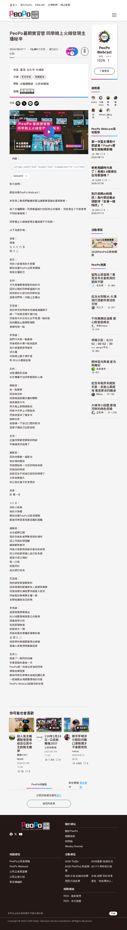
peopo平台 (102, 347)
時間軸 (69, 841)
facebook (11, 834)
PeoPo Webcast (104, 49)
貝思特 (93, 116)
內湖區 (40, 69)
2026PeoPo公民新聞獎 (104, 253)
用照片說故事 (72, 881)
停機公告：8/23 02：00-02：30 (102, 342)
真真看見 (101, 369)
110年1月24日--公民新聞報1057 (52, 739)
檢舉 (85, 50)
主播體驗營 (26, 83)
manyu (75, 751)
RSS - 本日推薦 (72, 901)
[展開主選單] (114, 15)
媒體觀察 (39, 77)
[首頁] (24, 15)
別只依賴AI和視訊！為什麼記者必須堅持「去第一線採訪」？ (103, 199)
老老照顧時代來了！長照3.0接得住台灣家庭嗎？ (104, 171)
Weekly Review (74, 846)
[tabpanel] (49, 795)
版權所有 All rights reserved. (27, 91)
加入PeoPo (26, 5)
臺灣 (23, 69)
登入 (15, 5)
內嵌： (16, 158)
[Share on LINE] (30, 103)
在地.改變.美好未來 (102, 875)
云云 (108, 116)
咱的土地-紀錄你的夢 (77, 875)
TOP (113, 913)
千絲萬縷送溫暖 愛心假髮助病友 (103, 320)
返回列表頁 (49, 803)
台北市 (31, 69)
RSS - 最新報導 (72, 896)
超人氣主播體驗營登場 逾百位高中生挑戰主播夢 (24, 743)
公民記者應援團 (18, 871)
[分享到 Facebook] (18, 103)
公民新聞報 (50, 747)
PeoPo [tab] (39, 784)
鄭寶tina (115, 103)
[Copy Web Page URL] (36, 103)
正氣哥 (99, 412)
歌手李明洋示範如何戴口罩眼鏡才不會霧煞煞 (79, 741)
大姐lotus (101, 103)
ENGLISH (40, 5)
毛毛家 (99, 285)
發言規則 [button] (83, 785)
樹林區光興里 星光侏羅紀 (103, 363)
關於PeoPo (71, 831)
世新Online (102, 325)
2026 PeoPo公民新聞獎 (77, 868)
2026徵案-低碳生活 (102, 861)
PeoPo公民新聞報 (20, 861)
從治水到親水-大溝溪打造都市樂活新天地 (103, 300)
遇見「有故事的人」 (102, 881)
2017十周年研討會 (101, 866)
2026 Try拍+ (72, 861)
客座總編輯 (16, 882)
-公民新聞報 (41, 83)
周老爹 (108, 103)
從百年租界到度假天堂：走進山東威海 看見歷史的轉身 (103, 386)
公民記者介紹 (17, 876)
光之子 (99, 307)
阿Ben (99, 394)
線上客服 (65, 5)
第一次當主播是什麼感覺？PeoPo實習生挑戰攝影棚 (103, 145)
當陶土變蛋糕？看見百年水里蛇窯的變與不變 (103, 278)
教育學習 (26, 77)
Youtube (21, 834)
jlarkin (94, 102)
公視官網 (52, 5)
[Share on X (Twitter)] (24, 103)
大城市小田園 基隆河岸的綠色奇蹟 (103, 407)
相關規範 (70, 836)
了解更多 (104, 71)
